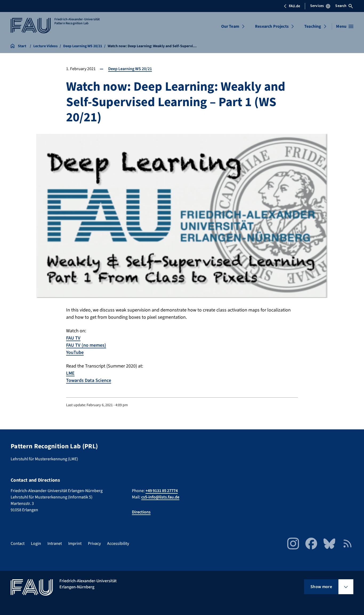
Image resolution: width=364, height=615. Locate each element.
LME (70, 373)
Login (36, 543)
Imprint (75, 543)
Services (317, 6)
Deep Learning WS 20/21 (130, 69)
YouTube (75, 352)
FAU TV (73, 338)
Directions (141, 512)
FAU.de (294, 6)
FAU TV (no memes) (86, 345)
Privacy (94, 543)
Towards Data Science (88, 380)
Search (340, 6)
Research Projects (272, 26)
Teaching (312, 26)
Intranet (54, 543)
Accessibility (118, 543)
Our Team (230, 26)
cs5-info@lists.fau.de (160, 497)
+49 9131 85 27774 (161, 491)
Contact (18, 543)
